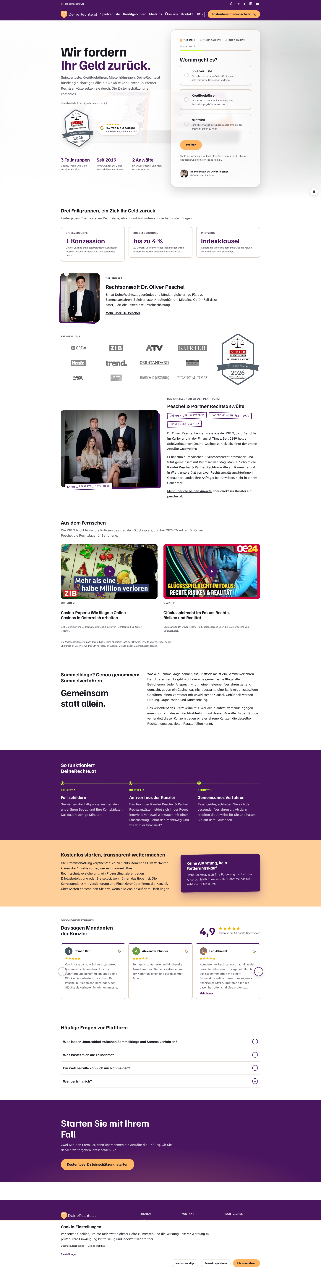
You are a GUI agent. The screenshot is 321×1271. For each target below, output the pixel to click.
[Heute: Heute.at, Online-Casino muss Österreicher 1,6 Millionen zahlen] (78, 362)
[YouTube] (257, 4)
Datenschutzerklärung (72, 1245)
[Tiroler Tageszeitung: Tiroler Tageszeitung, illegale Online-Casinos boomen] (154, 377)
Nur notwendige (185, 1263)
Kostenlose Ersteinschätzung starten (97, 1164)
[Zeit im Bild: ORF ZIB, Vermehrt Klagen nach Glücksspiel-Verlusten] (116, 347)
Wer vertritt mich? (77, 1081)
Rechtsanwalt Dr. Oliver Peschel (209, 171)
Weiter (191, 145)
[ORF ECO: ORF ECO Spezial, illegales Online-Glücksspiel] (116, 377)
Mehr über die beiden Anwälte (189, 491)
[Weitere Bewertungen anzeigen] (258, 971)
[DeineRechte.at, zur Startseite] (79, 14)
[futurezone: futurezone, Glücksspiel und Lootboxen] (78, 377)
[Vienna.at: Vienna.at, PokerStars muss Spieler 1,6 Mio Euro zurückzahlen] (192, 362)
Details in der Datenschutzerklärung (138, 645)
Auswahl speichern (216, 1263)
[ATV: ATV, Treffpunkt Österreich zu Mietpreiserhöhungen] (154, 347)
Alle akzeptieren (246, 1263)
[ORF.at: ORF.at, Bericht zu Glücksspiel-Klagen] (78, 347)
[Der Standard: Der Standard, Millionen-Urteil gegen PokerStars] (154, 362)
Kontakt (187, 14)
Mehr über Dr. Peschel (123, 313)
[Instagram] (238, 4)
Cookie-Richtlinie (97, 1245)
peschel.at (174, 496)
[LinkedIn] (251, 4)
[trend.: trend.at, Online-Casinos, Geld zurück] (116, 362)
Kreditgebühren (134, 14)
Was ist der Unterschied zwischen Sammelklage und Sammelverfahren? (120, 1041)
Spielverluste (110, 14)
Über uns (171, 14)
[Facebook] (244, 4)
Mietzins (155, 14)
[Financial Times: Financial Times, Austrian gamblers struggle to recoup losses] (192, 377)
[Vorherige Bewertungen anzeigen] (62, 971)
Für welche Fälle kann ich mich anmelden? (96, 1068)
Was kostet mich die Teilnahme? (88, 1054)
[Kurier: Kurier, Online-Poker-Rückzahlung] (192, 347)
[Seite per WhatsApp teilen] (231, 4)
